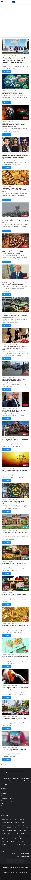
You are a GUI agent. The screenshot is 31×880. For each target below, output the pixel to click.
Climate (3, 806)
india (15, 830)
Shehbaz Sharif (5, 844)
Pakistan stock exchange (14, 836)
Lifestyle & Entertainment (7, 798)
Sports (3, 796)
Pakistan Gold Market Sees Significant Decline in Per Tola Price (15, 626)
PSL (21, 838)
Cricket (4, 825)
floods (18, 825)
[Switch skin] (29, 2)
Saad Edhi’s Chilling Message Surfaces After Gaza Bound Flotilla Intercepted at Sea (14, 750)
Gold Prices (9, 827)
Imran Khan (9, 830)
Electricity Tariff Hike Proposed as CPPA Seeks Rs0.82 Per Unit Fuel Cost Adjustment (15, 471)
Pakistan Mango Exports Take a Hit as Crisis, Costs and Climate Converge (14, 564)
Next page (3, 764)
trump (24, 844)
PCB (3, 838)
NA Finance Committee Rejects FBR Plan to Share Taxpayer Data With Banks (14, 252)
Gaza (24, 825)
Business (3, 793)
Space (18, 844)
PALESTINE (25, 836)
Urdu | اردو (4, 811)
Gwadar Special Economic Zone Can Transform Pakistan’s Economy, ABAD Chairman (15, 60)
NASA (22, 833)
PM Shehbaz (15, 838)
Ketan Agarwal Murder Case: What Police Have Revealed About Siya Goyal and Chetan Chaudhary (15, 157)
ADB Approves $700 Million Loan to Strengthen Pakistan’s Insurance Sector (15, 316)
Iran (20, 830)
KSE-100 (10, 833)
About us (24, 872)
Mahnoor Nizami (7, 623)
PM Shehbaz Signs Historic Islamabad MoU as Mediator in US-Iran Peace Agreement (14, 283)
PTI (7, 841)
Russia (18, 841)
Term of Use (11, 872)
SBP (23, 841)
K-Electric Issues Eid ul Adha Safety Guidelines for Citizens (15, 657)
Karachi (4, 833)
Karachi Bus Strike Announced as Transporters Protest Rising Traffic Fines (15, 440)
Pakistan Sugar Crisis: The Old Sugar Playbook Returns (14, 595)
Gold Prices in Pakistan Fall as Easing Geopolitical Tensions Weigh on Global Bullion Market (15, 189)
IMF (3, 830)
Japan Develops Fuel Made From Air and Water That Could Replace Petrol (15, 688)
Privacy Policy (18, 872)
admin (4, 55)
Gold (3, 827)
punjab (12, 841)
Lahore (16, 833)
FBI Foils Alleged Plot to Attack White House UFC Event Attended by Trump (14, 411)
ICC (27, 827)
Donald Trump (11, 825)
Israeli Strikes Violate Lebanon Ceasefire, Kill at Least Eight (15, 221)
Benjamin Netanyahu (7, 822)
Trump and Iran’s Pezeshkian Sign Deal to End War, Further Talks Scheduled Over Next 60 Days (15, 348)
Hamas (16, 827)
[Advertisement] (15, 20)
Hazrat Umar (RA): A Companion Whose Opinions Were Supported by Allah (13, 502)
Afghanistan (5, 819)
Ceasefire (16, 822)
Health (3, 803)
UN (7, 847)
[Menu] (2, 2)
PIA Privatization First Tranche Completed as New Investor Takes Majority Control (14, 92)
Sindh (13, 844)
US (11, 847)
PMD (8, 838)
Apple (15, 819)
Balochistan (21, 819)
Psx (3, 841)
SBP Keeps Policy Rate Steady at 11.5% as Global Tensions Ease (15, 533)
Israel (25, 830)
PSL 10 (26, 838)
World (2, 791)
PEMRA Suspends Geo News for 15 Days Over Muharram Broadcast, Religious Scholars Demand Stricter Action (14, 124)
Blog (2, 808)
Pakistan (3, 788)
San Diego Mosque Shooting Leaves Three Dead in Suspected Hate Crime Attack (14, 719)
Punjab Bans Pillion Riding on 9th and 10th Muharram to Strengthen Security (13, 380)
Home (2, 786)
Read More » (7, 71)
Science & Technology (7, 801)
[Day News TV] (15, 2)
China (22, 822)
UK (3, 847)
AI (10, 819)
